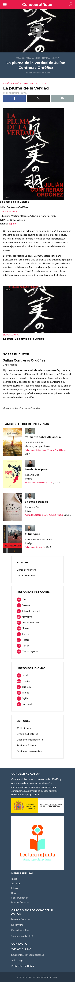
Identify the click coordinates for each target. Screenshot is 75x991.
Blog (13, 892)
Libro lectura (10, 334)
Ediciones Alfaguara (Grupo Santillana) (45, 450)
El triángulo (32, 534)
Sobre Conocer (19, 897)
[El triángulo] (12, 539)
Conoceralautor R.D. (22, 935)
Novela (55, 58)
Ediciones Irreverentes (29, 751)
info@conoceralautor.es (31, 954)
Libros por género (26, 569)
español (20, 58)
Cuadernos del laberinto (30, 739)
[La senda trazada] (12, 507)
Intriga (46, 58)
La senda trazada (36, 501)
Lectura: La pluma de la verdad (23, 338)
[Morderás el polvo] (12, 474)
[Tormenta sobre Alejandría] (12, 442)
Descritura (17, 924)
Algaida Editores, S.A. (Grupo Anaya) (44, 514)
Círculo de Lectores (27, 733)
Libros (14, 888)
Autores (15, 883)
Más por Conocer (20, 919)
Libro (38, 58)
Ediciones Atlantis (35, 547)
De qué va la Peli (20, 930)
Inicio (14, 878)
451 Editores (24, 728)
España (30, 58)
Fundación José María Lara (39, 482)
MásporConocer (20, 902)
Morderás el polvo (36, 469)
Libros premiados (26, 575)
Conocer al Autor (47, 977)
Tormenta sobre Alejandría (43, 437)
